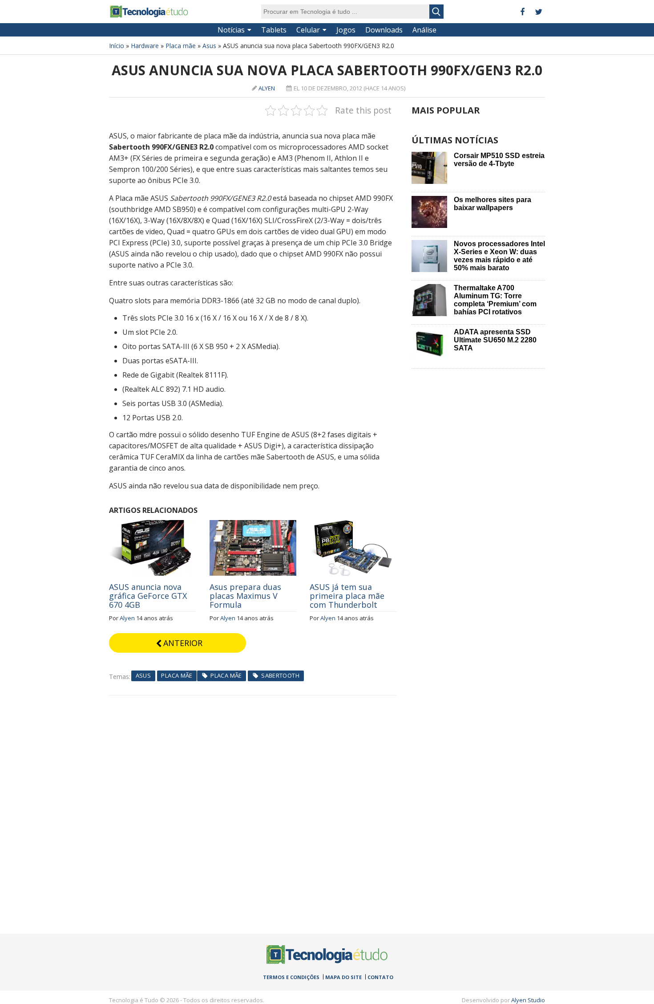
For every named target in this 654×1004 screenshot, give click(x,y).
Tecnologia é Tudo (149, 11)
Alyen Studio (528, 1000)
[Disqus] (253, 806)
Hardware (145, 45)
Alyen (266, 88)
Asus (209, 45)
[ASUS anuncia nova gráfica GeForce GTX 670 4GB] (152, 525)
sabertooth (280, 675)
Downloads (384, 30)
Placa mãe (181, 45)
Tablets (274, 30)
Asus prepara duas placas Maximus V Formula (245, 595)
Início (116, 45)
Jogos (345, 30)
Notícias (231, 30)
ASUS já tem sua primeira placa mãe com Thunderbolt (347, 595)
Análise (424, 30)
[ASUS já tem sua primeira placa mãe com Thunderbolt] (353, 525)
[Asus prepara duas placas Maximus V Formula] (253, 525)
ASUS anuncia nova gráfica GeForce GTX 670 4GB (148, 595)
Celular (308, 30)
